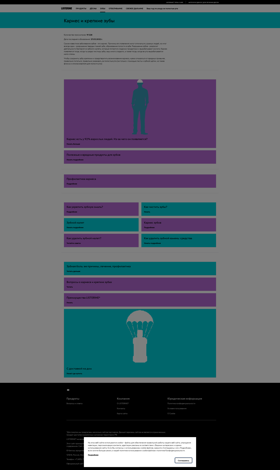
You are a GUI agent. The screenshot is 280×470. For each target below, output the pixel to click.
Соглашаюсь (183, 460)
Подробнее (93, 454)
